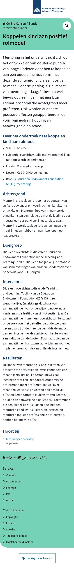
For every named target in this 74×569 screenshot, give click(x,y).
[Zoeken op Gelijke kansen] (67, 25)
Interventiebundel (15, 28)
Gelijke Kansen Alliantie (21, 24)
